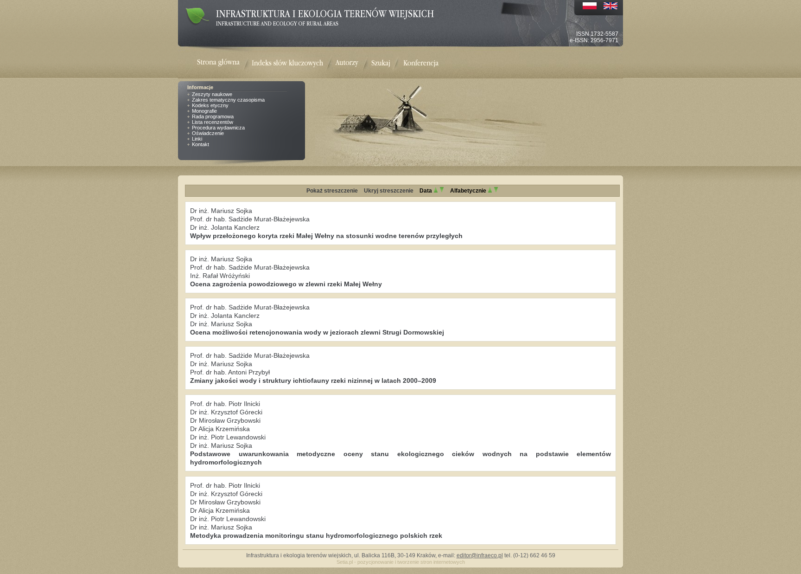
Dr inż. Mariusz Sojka (221, 210)
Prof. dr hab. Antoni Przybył (230, 372)
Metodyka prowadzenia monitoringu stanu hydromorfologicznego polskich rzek (316, 535)
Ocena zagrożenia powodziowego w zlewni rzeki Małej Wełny (286, 284)
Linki (197, 139)
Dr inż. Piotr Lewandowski (228, 437)
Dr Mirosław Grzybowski (225, 420)
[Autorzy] (346, 63)
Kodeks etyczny (210, 105)
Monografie (204, 111)
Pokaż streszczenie (332, 190)
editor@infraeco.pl (480, 555)
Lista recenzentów (212, 122)
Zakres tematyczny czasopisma (228, 100)
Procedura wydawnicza (218, 127)
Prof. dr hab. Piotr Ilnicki (225, 403)
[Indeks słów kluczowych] (287, 63)
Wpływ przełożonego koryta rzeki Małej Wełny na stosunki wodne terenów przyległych (326, 235)
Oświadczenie (208, 133)
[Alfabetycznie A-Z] (490, 190)
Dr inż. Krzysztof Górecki (226, 412)
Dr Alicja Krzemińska (220, 428)
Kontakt (200, 144)
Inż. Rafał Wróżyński (220, 275)
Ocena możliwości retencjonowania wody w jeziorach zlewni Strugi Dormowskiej (317, 332)
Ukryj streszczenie (388, 190)
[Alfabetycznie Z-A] (496, 190)
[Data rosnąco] (435, 190)
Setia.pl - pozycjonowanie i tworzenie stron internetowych (401, 562)
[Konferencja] (421, 63)
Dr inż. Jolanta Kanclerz (225, 227)
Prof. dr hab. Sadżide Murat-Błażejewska (250, 219)
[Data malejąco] (441, 190)
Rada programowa (213, 116)
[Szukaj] (381, 63)
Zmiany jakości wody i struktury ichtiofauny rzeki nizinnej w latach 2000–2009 (313, 380)
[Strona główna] (224, 63)
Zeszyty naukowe (212, 94)
